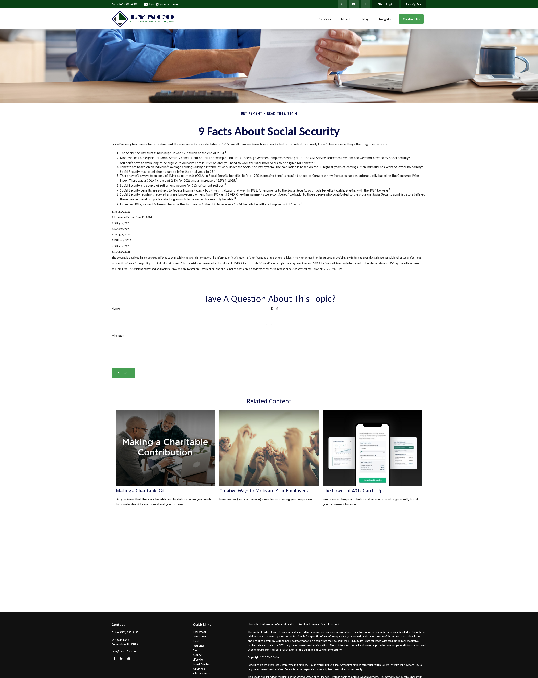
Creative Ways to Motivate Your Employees (263, 491)
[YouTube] (354, 4)
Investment (199, 636)
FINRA (328, 665)
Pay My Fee (413, 4)
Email (274, 309)
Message (118, 336)
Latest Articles (201, 664)
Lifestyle (198, 659)
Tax (195, 650)
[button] (325, 19)
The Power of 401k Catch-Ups (353, 491)
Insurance (198, 646)
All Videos (199, 669)
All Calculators (201, 673)
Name (116, 309)
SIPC (336, 665)
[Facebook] (365, 4)
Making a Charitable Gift (141, 491)
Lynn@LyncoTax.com (163, 4)
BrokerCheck (331, 624)
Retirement (199, 632)
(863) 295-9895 (127, 4)
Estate (196, 641)
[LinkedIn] (342, 4)
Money (197, 655)
